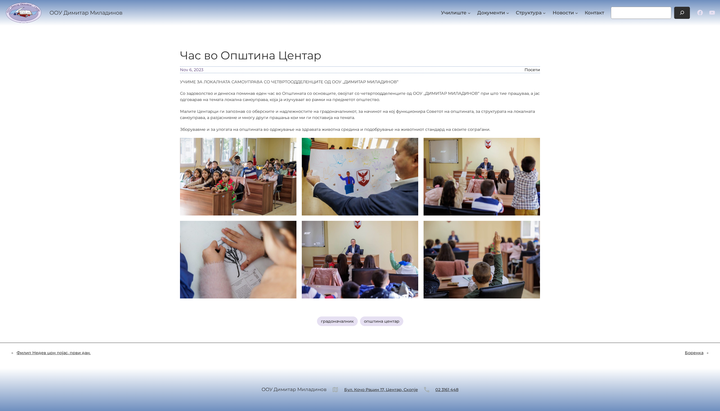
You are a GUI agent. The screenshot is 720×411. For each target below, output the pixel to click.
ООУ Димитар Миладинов (86, 12)
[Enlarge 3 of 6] (533, 145)
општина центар (381, 321)
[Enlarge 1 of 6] (289, 145)
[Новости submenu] (576, 12)
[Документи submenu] (507, 12)
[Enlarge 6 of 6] (533, 228)
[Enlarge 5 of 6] (411, 228)
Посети (532, 69)
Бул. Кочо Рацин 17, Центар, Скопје (381, 389)
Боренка (694, 352)
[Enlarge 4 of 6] (289, 228)
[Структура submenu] (544, 12)
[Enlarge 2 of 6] (411, 145)
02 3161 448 (446, 389)
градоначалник (337, 321)
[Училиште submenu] (469, 12)
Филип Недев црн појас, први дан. (54, 352)
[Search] (682, 13)
